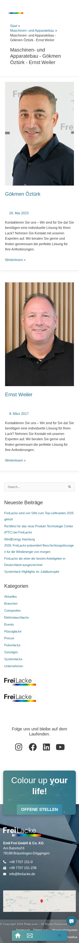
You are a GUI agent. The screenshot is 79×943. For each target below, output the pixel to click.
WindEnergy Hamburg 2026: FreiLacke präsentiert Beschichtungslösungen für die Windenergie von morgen (39, 545)
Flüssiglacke (12, 631)
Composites (12, 610)
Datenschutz (41, 930)
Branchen (10, 603)
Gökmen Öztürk (22, 194)
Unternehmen (13, 666)
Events (9, 624)
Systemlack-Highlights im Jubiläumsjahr (32, 571)
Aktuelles (10, 596)
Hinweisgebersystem (64, 930)
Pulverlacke (12, 645)
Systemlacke (13, 659)
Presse (9, 638)
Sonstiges (11, 652)
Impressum (23, 930)
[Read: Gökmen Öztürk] (39, 133)
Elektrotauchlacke (16, 617)
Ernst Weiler (18, 394)
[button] (59, 935)
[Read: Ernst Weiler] (39, 334)
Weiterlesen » (15, 259)
